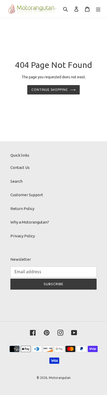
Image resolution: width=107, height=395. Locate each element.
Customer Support (26, 195)
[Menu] (98, 9)
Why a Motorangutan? (29, 222)
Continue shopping (49, 89)
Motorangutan (60, 377)
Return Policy (22, 208)
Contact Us (20, 167)
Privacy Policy (22, 236)
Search (16, 181)
